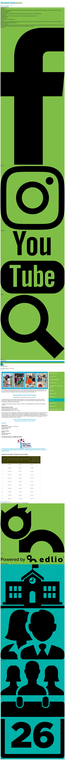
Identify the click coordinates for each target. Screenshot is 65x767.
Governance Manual (37, 13)
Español (2, 365)
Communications (25, 15)
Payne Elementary (57, 21)
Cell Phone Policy (17, 24)
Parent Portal (6, 26)
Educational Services (33, 15)
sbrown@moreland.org (6, 427)
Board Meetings (12, 13)
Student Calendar (4, 24)
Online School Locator (5, 21)
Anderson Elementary (18, 21)
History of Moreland (48, 10)
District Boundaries (29, 10)
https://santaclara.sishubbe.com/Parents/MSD (24, 420)
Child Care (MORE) (25, 24)
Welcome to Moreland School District (8, 10)
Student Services (11, 19)
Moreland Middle (4, 22)
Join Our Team (3, 18)
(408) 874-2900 (25, 502)
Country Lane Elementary (36, 21)
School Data (31, 26)
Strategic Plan (8, 11)
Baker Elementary (26, 21)
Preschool (12, 21)
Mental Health (51, 24)
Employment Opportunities (38, 10)
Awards (23, 10)
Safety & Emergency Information (22, 26)
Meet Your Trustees (4, 13)
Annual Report (19, 10)
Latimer (52, 21)
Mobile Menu (3, 7)
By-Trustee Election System (20, 13)
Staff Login (3, 27)
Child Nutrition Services (34, 24)
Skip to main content (5, 6)
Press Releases (12, 26)
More (2, 363)
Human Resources (4, 16)
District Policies (30, 13)
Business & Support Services (16, 15)
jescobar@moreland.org (6, 433)
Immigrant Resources (44, 24)
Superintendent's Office (5, 15)
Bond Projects (10, 24)
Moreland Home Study (12, 22)
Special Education (4, 19)
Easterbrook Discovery (45, 21)
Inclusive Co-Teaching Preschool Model (11, 401)
